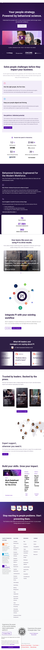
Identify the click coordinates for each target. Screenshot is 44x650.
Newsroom (36, 554)
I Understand (10, 647)
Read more (26, 494)
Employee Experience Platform (16, 560)
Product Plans (6, 633)
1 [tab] (20, 273)
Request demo (22, 529)
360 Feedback (16, 582)
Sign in (38, 1)
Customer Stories (37, 549)
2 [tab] (22, 273)
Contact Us (36, 551)
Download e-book (8, 495)
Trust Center (35, 645)
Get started (8, 328)
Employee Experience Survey (16, 578)
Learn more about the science (8, 211)
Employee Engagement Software (16, 554)
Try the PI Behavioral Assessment (34, 634)
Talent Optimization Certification (26, 551)
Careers (35, 541)
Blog (24, 541)
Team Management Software (16, 547)
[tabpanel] (22, 260)
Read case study (35, 269)
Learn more (5, 454)
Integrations (26, 546)
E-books (25, 544)
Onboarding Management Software (16, 611)
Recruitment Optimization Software (16, 598)
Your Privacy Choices (24, 647)
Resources (26, 538)
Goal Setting (16, 585)
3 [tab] (23, 273)
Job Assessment (17, 573)
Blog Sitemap (33, 647)
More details (12, 644)
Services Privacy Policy (26, 645)
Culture (35, 544)
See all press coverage (22, 411)
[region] (10, 643)
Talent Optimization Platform (6, 539)
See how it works (7, 127)
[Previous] (6, 253)
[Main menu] (42, 1)
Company (36, 538)
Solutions (16, 538)
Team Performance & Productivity (16, 604)
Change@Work (36, 546)
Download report (36, 494)
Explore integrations (17, 328)
